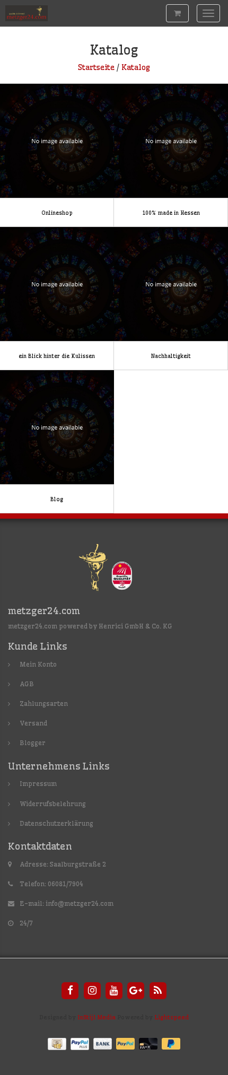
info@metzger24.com (79, 903)
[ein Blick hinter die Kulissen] (57, 298)
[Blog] (57, 441)
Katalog (135, 67)
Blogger (33, 743)
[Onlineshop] (57, 155)
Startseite (96, 67)
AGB (27, 684)
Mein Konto (38, 664)
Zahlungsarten (44, 703)
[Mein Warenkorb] (177, 13)
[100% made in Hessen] (171, 155)
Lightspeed (171, 1017)
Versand (33, 723)
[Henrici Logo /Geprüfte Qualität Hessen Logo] (114, 569)
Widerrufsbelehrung (53, 804)
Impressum (38, 784)
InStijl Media (96, 1017)
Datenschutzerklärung (56, 823)
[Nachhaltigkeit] (171, 298)
